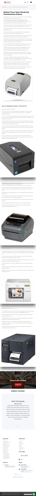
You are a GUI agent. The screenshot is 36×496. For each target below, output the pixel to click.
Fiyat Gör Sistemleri (6, 454)
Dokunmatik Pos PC (6, 445)
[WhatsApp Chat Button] (33, 494)
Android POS (5, 443)
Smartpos (7, 464)
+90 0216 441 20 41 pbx (27, 466)
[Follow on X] (21, 455)
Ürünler (20, 446)
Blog (20, 442)
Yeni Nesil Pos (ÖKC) (6, 444)
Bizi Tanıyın (21, 441)
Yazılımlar (21, 449)
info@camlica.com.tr (26, 467)
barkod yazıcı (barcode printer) (13, 16)
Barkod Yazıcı (5, 449)
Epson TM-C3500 (5, 116)
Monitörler (5, 451)
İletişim (20, 445)
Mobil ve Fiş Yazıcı (6, 450)
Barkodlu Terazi (5, 446)
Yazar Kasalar (5, 441)
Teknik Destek (21, 443)
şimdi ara (18, 384)
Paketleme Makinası (6, 457)
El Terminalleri (5, 452)
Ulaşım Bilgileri (23, 469)
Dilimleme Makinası (6, 458)
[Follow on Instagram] (25, 455)
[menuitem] (25, 2)
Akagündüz (19, 475)
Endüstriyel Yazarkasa (6, 442)
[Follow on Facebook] (23, 455)
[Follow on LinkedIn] (27, 455)
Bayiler (20, 444)
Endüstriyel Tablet (6, 453)
